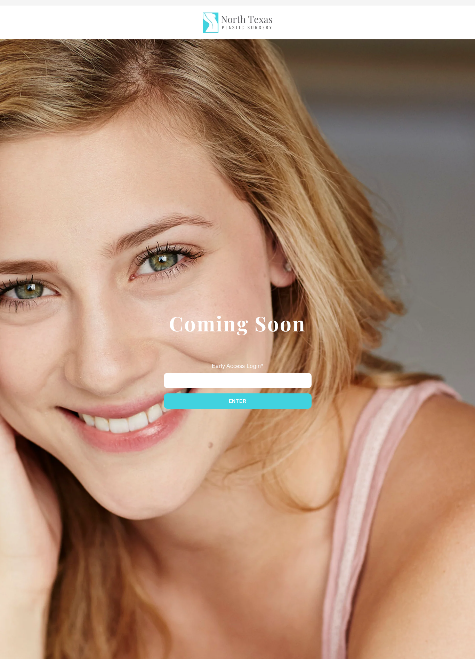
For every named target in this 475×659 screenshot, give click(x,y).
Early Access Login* (237, 366)
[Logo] (237, 23)
